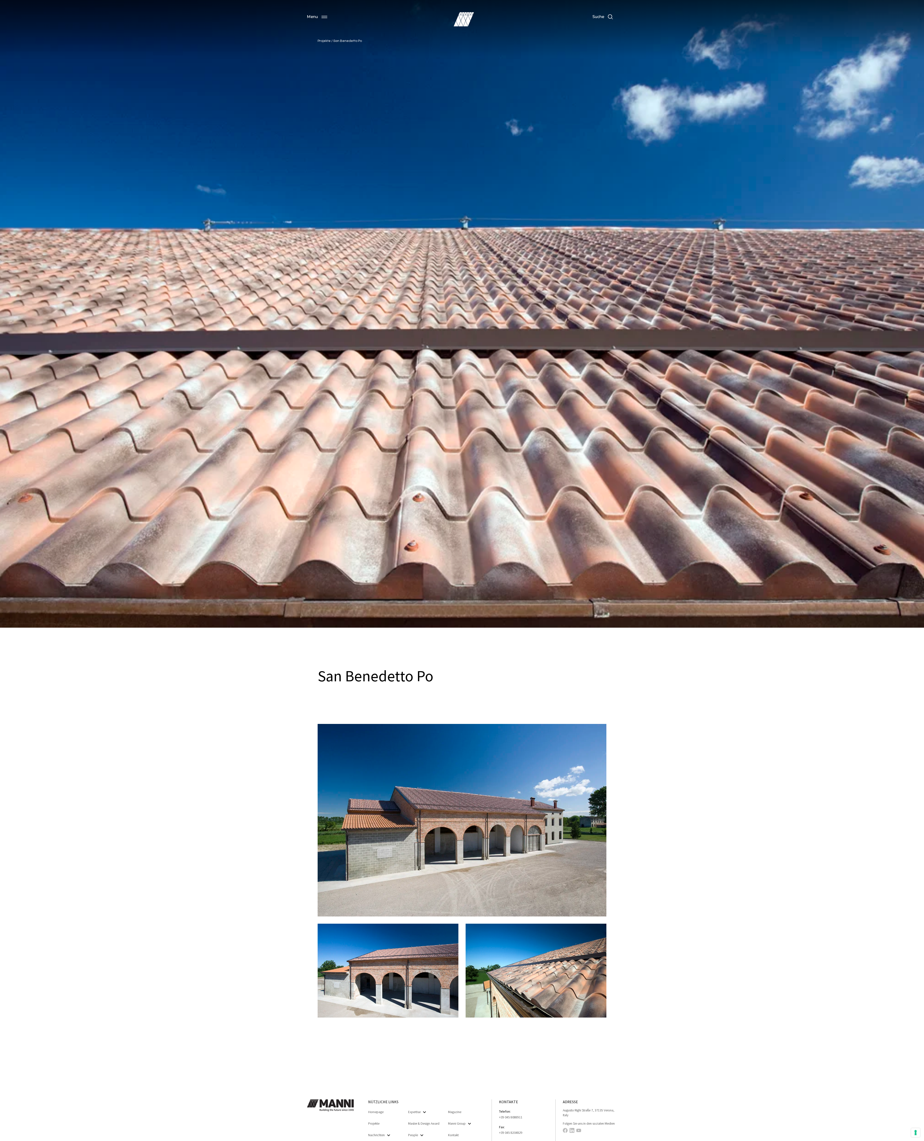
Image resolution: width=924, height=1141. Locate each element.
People (413, 1135)
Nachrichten (376, 1135)
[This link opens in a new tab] (565, 1131)
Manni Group (457, 1123)
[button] (317, 17)
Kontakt (453, 1135)
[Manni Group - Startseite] (464, 19)
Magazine (454, 1112)
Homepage (376, 1112)
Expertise (414, 1112)
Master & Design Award (423, 1123)
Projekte (324, 41)
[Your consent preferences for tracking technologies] (915, 1132)
